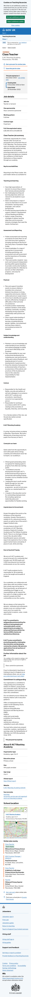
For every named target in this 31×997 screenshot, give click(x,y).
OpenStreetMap (18, 837)
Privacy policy (13, 963)
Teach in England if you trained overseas (15, 929)
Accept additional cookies (15, 17)
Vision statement (7, 970)
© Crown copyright (15, 993)
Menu (4, 39)
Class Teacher (9, 844)
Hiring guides (6, 942)
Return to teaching (8, 926)
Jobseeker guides (8, 923)
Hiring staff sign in (8, 939)
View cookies (15, 25)
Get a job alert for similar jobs (16, 64)
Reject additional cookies (15, 21)
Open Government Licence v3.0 (12, 978)
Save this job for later (13, 68)
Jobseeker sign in (8, 917)
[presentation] (15, 823)
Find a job (5, 920)
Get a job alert (10, 892)
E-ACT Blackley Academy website (14, 788)
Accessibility (22, 966)
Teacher (7, 880)
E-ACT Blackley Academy (13, 814)
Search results (12, 47)
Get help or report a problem (11, 953)
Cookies (5, 963)
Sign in (4, 33)
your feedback (23, 42)
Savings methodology (9, 968)
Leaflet (7, 837)
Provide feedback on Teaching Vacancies (15, 956)
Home (4, 47)
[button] (16, 823)
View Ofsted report (10, 781)
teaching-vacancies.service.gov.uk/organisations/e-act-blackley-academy (15, 796)
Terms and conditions (9, 966)
